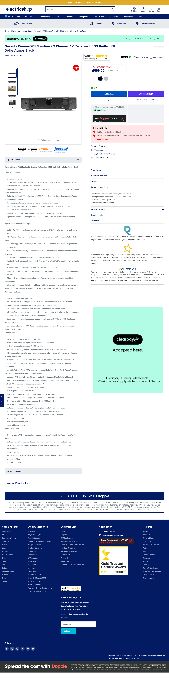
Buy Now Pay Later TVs (37, 581)
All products (15, 31)
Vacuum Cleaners (34, 575)
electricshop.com (144, 655)
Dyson (4, 558)
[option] (84, 38)
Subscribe (68, 631)
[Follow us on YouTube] (28, 649)
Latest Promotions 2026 (37, 591)
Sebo (4, 561)
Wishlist (146, 531)
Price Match (121, 24)
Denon (4, 545)
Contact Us (147, 541)
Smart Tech (99, 16)
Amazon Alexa (22, 257)
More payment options (146, 99)
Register (64, 535)
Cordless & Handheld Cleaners (39, 541)
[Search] (112, 9)
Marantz (5, 551)
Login (63, 531)
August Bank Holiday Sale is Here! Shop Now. (84, 2)
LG (3, 535)
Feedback (64, 558)
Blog (144, 551)
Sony (4, 548)
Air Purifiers (32, 555)
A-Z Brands (6, 531)
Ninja (4, 578)
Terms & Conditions (150, 568)
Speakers (69, 16)
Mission (5, 575)
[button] (140, 57)
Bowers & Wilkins (9, 538)
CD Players (32, 571)
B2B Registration (67, 538)
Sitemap (146, 565)
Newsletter (65, 561)
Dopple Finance (149, 555)
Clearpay (98, 24)
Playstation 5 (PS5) (35, 535)
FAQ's (145, 548)
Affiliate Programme (151, 545)
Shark (4, 581)
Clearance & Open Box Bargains (40, 588)
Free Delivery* (26, 24)
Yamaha (5, 565)
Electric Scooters (34, 538)
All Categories (14, 16)
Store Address (148, 538)
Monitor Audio (7, 555)
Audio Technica (8, 571)
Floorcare (114, 16)
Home (7, 31)
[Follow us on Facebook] (7, 649)
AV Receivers (33, 561)
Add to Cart (109, 94)
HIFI (58, 16)
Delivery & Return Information (72, 545)
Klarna (145, 561)
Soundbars (32, 565)
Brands (141, 16)
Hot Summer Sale (148, 24)
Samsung (5, 541)
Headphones (84, 16)
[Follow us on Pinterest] (22, 649)
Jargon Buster (148, 575)
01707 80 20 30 (109, 532)
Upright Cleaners (34, 545)
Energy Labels (148, 578)
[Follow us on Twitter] (12, 649)
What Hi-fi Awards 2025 (37, 578)
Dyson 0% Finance (35, 585)
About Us (146, 535)
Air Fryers (31, 531)
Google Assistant (38, 257)
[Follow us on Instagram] (17, 649)
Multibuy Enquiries (68, 548)
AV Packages (33, 558)
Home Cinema (46, 16)
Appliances (128, 16)
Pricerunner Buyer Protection (72, 565)
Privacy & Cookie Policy (152, 571)
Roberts (5, 568)
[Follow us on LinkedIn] (33, 649)
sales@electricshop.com (113, 535)
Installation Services (69, 551)
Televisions (29, 16)
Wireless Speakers (35, 548)
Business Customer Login (70, 541)
